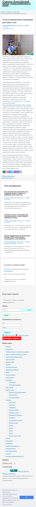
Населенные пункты (11, 367)
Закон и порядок (14, 410)
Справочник (9, 443)
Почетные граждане (15, 385)
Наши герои (12, 382)
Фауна (11, 430)
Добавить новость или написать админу (17, 351)
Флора (11, 433)
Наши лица (9, 380)
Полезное (8, 400)
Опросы (8, 438)
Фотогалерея (9, 441)
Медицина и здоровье (15, 415)
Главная (8, 346)
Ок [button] (26, 497)
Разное (11, 425)
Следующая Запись (7, 178)
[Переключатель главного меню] (6, 8)
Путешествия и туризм (15, 420)
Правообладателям (11, 451)
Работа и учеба (13, 423)
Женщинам (12, 407)
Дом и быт (19, 25)
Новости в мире (10, 359)
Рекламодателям (10, 448)
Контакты (8, 453)
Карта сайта (9, 349)
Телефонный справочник (13, 446)
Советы (11, 428)
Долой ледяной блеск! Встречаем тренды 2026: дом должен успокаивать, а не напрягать (17, 237)
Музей (7, 372)
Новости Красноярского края (14, 357)
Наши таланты (10, 377)
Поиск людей (9, 387)
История (8, 364)
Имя (3, 323)
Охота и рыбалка (10, 375)
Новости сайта (10, 362)
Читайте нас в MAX (9, 335)
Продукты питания (14, 397)
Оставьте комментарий (8, 25)
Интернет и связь (14, 412)
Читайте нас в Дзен (22, 335)
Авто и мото (12, 402)
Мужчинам (12, 417)
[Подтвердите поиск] (24, 310)
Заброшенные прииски (12, 369)
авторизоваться (8, 271)
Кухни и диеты (13, 395)
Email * (4, 327)
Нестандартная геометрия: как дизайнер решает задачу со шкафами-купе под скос (16, 193)
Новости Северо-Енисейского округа (16, 354)
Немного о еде (10, 390)
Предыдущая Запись (8, 176)
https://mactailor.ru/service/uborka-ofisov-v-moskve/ (16, 105)
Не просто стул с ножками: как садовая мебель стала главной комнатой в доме (16, 216)
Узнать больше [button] (7, 504)
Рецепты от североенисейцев (17, 392)
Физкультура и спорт (15, 435)
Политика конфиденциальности (15, 456)
